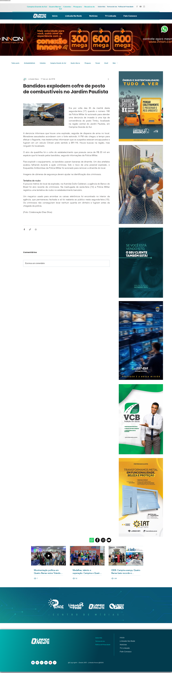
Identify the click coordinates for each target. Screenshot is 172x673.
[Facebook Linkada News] (137, 6)
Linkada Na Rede (127, 641)
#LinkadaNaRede (29, 63)
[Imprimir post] (36, 229)
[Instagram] (103, 540)
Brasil (106, 63)
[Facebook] (97, 540)
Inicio (122, 637)
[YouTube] (109, 540)
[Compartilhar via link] (30, 229)
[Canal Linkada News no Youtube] (140, 6)
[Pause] (121, 220)
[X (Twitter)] (37, 662)
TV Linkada (125, 648)
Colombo (67, 7)
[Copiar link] (55, 662)
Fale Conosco (125, 651)
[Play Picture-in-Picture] (155, 220)
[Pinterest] (50, 662)
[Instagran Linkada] (144, 6)
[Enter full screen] (159, 220)
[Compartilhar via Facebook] (24, 229)
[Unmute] (125, 220)
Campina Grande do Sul (37, 7)
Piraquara (77, 7)
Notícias (123, 644)
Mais (114, 63)
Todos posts (15, 63)
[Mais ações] (108, 79)
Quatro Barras (55, 7)
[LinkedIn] (46, 662)
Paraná (97, 63)
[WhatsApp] (42, 662)
